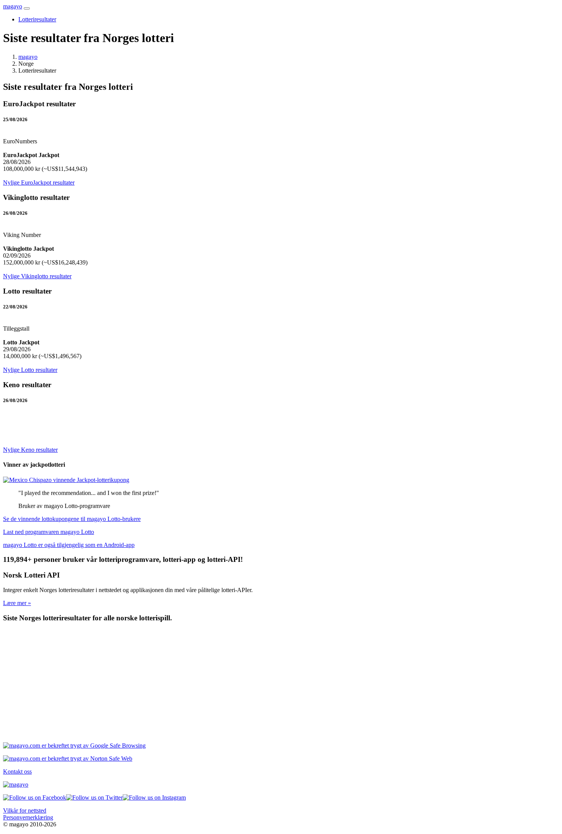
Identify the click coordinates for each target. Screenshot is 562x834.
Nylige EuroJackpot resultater (39, 182)
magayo (12, 6)
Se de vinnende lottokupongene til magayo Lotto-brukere (72, 519)
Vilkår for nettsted (24, 810)
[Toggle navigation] (27, 8)
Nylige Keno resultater (30, 449)
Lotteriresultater (37, 19)
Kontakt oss (17, 771)
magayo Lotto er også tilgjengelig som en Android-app (69, 545)
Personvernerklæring (28, 817)
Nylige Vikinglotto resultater (37, 276)
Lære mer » (17, 603)
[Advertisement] (232, 682)
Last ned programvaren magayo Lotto (48, 532)
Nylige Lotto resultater (30, 370)
